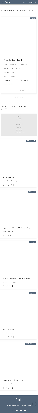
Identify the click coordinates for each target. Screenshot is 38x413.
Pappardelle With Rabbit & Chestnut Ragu (16, 228)
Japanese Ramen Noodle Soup (13, 380)
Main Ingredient (19, 133)
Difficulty (19, 124)
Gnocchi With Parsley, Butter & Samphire (16, 278)
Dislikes (19, 119)
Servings (19, 130)
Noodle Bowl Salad (13, 60)
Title (19, 122)
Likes (19, 116)
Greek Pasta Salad (9, 329)
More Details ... (8, 84)
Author (19, 127)
